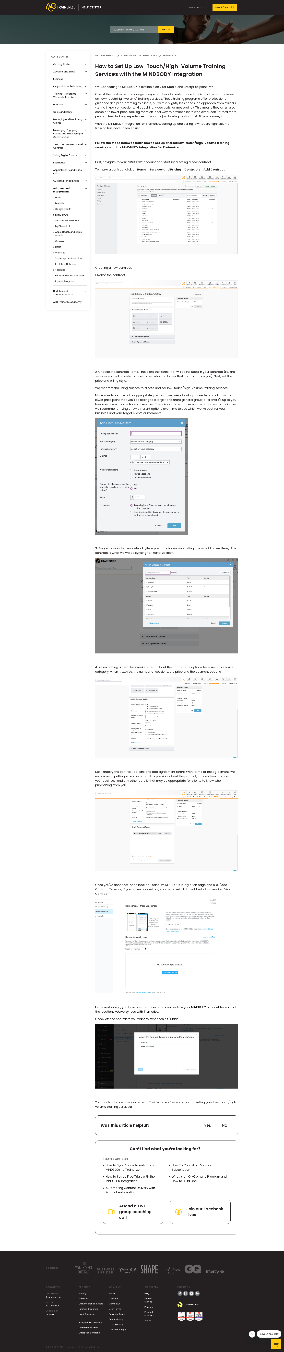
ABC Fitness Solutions (67, 220)
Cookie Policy (116, 1324)
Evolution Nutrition (65, 264)
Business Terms (117, 1314)
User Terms (115, 1309)
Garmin (59, 241)
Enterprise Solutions (89, 1332)
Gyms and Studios (88, 1327)
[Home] (74, 7)
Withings (60, 252)
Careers (113, 1298)
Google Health (63, 209)
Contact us (114, 1303)
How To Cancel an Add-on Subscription (191, 1167)
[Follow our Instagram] (185, 1293)
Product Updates (149, 1314)
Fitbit (58, 247)
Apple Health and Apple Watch (68, 233)
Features (83, 1298)
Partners (149, 1307)
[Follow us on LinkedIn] (197, 1293)
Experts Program (64, 281)
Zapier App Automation (68, 258)
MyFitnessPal (62, 226)
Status (147, 1320)
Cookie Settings (117, 1329)
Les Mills (59, 203)
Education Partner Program (70, 275)
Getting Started (148, 1300)
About (112, 1293)
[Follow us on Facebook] (180, 1293)
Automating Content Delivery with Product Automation (130, 1190)
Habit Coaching (87, 1314)
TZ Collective (52, 1305)
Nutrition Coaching (88, 1309)
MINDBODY (169, 55)
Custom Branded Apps (91, 1303)
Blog (146, 1293)
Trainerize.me (53, 1297)
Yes (207, 1125)
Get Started (196, 7)
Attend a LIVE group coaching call (135, 1211)
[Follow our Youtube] (191, 1293)
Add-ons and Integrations (139, 55)
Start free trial (224, 7)
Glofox (59, 197)
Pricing (82, 1293)
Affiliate (50, 1314)
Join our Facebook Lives (204, 1211)
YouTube (60, 269)
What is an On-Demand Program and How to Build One (199, 1178)
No (224, 1125)
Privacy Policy (116, 1319)
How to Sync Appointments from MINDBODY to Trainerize (130, 1167)
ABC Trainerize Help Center (112, 55)
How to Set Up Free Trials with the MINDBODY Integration (130, 1178)
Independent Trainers (90, 1322)
